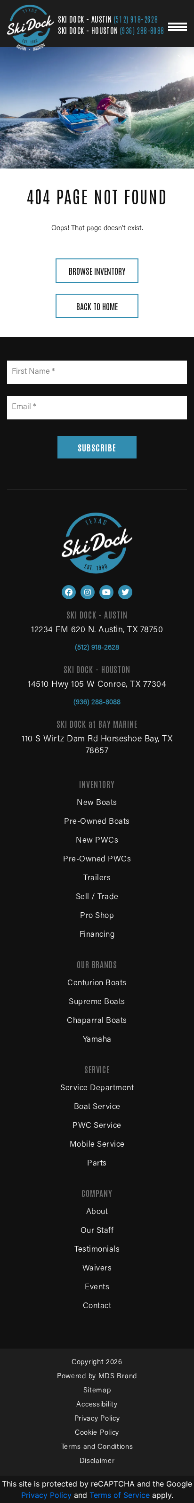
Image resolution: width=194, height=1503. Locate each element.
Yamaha (97, 1040)
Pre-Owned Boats (97, 822)
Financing (97, 935)
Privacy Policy (97, 1419)
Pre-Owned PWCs (97, 860)
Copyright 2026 (97, 1362)
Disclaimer (97, 1461)
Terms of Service (119, 1495)
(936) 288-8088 (142, 30)
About (97, 1212)
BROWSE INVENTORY (97, 270)
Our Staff (97, 1231)
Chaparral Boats (97, 1021)
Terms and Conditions (97, 1447)
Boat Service (97, 1107)
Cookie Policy (97, 1433)
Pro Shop (97, 916)
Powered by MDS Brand (97, 1376)
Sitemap (97, 1390)
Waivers (97, 1269)
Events (97, 1288)
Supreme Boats (97, 1002)
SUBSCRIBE (97, 447)
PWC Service (97, 1126)
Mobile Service (97, 1145)
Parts (97, 1164)
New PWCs (97, 841)
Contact (97, 1306)
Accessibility (96, 1404)
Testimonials (97, 1250)
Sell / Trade (97, 897)
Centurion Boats (97, 984)
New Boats (97, 803)
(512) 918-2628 (136, 19)
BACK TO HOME (97, 306)
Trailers (97, 879)
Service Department (97, 1089)
